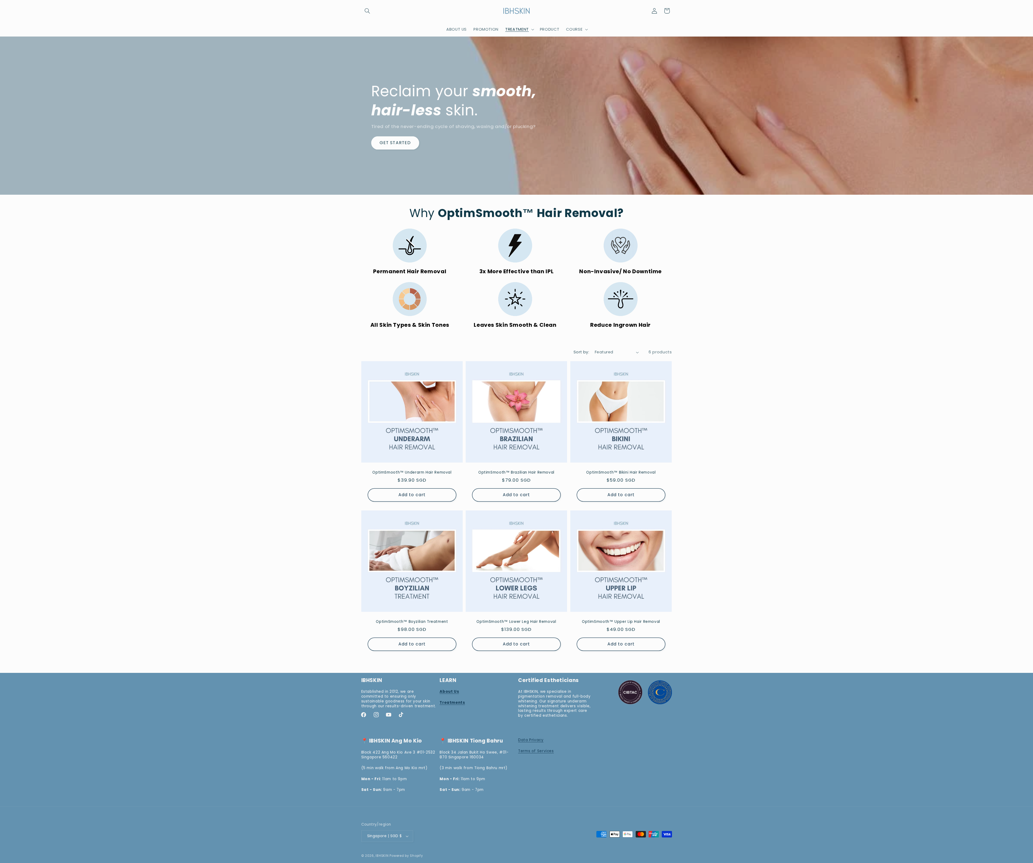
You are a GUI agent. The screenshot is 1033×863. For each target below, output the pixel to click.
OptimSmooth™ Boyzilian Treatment (412, 622)
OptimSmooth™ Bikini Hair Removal (621, 472)
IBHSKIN (382, 856)
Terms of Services (536, 751)
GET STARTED (395, 143)
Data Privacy (531, 740)
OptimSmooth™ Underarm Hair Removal (411, 472)
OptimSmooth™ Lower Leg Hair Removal (516, 622)
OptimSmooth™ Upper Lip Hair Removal (621, 622)
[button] (367, 11)
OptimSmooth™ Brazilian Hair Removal (516, 472)
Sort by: (581, 352)
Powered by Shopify (406, 856)
